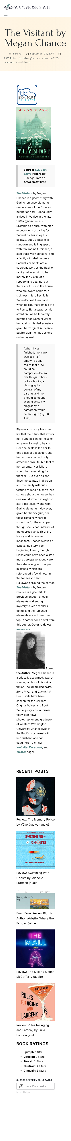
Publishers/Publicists (31, 58)
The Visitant (24, 193)
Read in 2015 (51, 58)
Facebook (35, 747)
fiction (13, 58)
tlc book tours (22, 62)
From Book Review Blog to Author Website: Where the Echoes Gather (35, 918)
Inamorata (23, 629)
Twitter (21, 752)
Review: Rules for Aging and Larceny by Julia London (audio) (32, 1030)
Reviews (8, 62)
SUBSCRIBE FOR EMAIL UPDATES (34, 1080)
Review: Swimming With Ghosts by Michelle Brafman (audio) (32, 878)
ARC (6, 58)
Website (21, 747)
